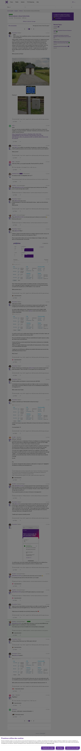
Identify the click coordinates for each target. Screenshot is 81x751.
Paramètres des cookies (48, 748)
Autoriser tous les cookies (73, 748)
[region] (40, 743)
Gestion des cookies (50, 743)
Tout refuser (60, 748)
